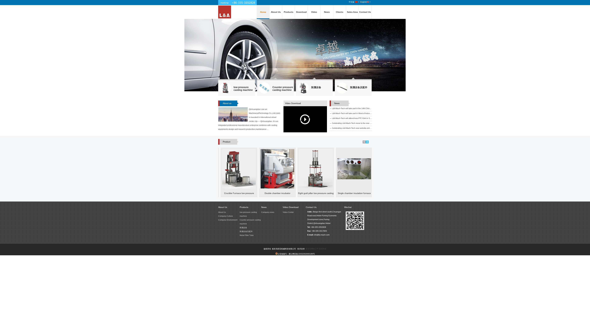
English (363, 2)
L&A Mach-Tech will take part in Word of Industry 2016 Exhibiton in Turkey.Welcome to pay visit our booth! (352, 113)
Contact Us (365, 12)
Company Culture (225, 216)
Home (263, 12)
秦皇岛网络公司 (312, 249)
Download (301, 12)
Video (314, 12)
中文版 (351, 2)
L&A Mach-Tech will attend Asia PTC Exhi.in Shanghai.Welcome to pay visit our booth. (352, 118)
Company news (267, 212)
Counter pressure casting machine (250, 222)
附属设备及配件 (246, 231)
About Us (276, 12)
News (327, 12)
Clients (339, 12)
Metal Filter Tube (247, 235)
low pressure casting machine (248, 214)
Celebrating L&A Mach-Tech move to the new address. (352, 123)
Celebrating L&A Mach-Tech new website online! (352, 128)
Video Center (288, 212)
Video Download (291, 207)
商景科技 (322, 249)
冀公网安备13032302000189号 (302, 254)
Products (288, 12)
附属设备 (243, 228)
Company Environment (227, 220)
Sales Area (352, 12)
